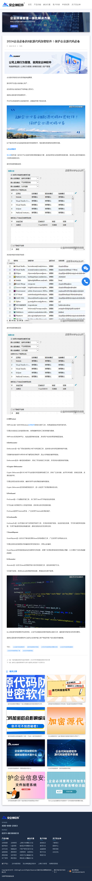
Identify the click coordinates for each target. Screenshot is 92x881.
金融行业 (30, 855)
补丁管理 (5, 858)
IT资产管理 (23, 849)
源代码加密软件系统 (32, 647)
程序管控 (5, 846)
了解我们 (55, 843)
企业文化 (55, 852)
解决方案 (30, 838)
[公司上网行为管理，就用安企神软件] (46, 63)
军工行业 (30, 843)
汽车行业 (30, 846)
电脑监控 (14, 849)
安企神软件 (12, 149)
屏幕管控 (14, 852)
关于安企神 (57, 838)
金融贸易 (43, 849)
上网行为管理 (24, 843)
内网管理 (23, 852)
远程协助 (5, 852)
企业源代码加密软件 (18, 647)
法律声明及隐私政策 (8, 876)
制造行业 (30, 858)
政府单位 (30, 852)
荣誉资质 (55, 849)
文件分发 (5, 849)
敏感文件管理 (24, 846)
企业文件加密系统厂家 (14, 650)
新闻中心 (55, 846)
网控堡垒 (14, 858)
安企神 (9, 155)
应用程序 (31, 425)
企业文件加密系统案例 (66, 647)
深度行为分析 (24, 855)
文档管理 (14, 843)
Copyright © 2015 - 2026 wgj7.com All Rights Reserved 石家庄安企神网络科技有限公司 (26, 871)
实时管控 (14, 855)
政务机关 (43, 843)
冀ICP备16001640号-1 (59, 871)
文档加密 (5, 843)
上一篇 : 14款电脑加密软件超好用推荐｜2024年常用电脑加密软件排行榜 (28, 660)
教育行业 (43, 846)
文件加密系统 (16, 863)
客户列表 (43, 838)
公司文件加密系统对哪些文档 (49, 647)
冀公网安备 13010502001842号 (78, 871)
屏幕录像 (5, 855)
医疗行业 (30, 849)
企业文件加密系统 (28, 650)
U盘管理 (13, 846)
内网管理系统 (53, 863)
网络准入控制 (24, 858)
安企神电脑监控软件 (29, 863)
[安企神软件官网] (13, 4)
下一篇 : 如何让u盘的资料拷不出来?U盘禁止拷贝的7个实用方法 (26, 662)
